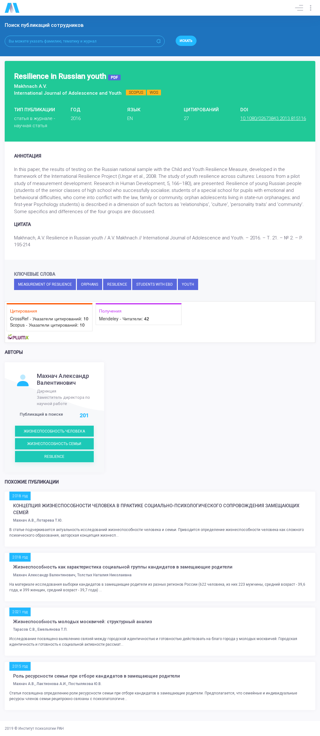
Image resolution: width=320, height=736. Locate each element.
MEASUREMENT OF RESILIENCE (45, 284)
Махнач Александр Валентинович (63, 379)
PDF (114, 77)
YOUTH (188, 284)
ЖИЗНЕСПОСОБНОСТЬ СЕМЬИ (54, 444)
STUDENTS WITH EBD (154, 284)
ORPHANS (89, 284)
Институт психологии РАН (41, 728)
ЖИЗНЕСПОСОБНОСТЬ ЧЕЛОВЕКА (54, 431)
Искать (186, 41)
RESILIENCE (117, 284)
